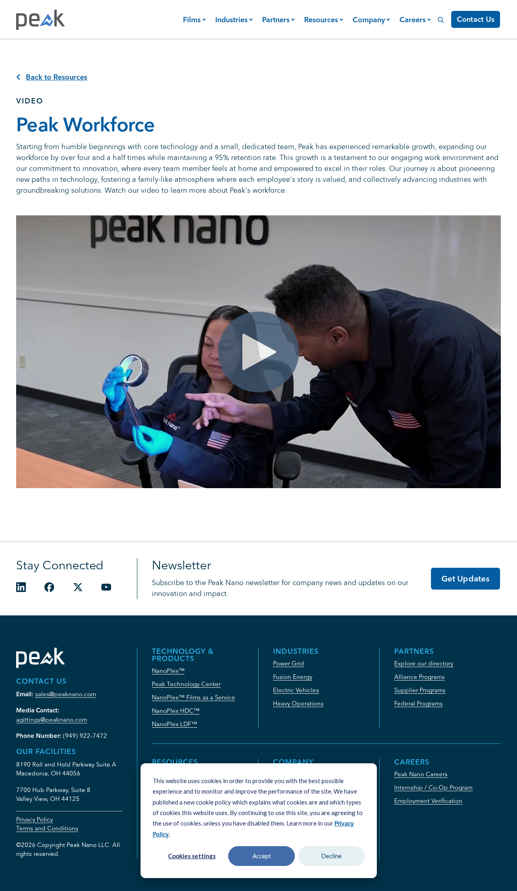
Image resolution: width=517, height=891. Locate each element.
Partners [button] (276, 19)
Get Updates (465, 578)
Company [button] (369, 19)
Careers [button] (412, 19)
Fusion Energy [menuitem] (292, 676)
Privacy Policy (34, 819)
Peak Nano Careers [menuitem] (421, 774)
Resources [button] (321, 19)
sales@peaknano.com (65, 694)
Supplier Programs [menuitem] (420, 690)
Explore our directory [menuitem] (423, 663)
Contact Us (476, 19)
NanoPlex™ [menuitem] (168, 670)
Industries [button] (231, 19)
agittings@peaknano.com (51, 719)
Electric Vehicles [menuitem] (296, 690)
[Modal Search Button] (441, 15)
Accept (261, 855)
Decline (331, 855)
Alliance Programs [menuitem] (419, 676)
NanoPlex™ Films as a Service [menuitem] (193, 697)
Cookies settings (192, 855)
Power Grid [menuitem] (288, 663)
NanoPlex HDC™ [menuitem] (176, 710)
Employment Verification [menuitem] (428, 801)
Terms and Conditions (47, 828)
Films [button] (192, 19)
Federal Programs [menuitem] (418, 703)
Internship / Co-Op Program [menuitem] (433, 787)
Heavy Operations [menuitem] (298, 703)
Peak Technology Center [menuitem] (186, 684)
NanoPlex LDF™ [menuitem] (174, 724)
